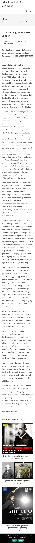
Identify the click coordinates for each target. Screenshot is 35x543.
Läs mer (21, 540)
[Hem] (2, 22)
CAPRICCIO (7, 41)
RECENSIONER (8, 44)
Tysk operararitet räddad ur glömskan (17, 481)
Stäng (14, 540)
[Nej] (33, 538)
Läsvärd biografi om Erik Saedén (22, 22)
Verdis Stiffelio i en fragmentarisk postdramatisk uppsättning (17, 527)
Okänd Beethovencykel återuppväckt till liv (17, 456)
